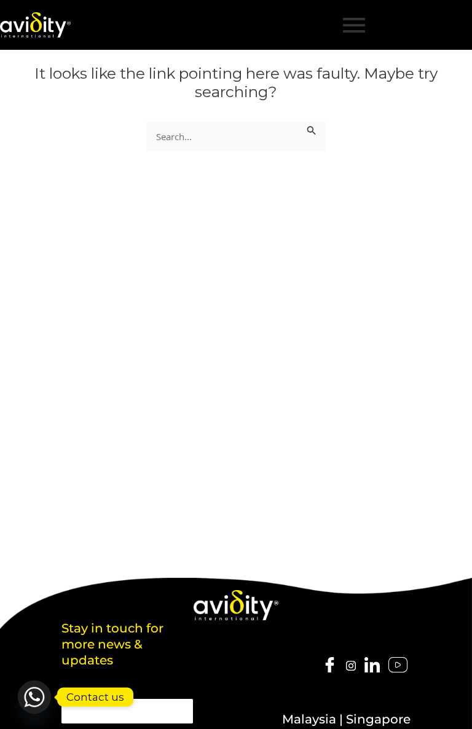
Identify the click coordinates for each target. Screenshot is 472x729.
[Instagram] (351, 665)
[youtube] (397, 665)
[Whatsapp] (34, 697)
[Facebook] (329, 665)
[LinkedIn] (372, 665)
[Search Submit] (312, 128)
